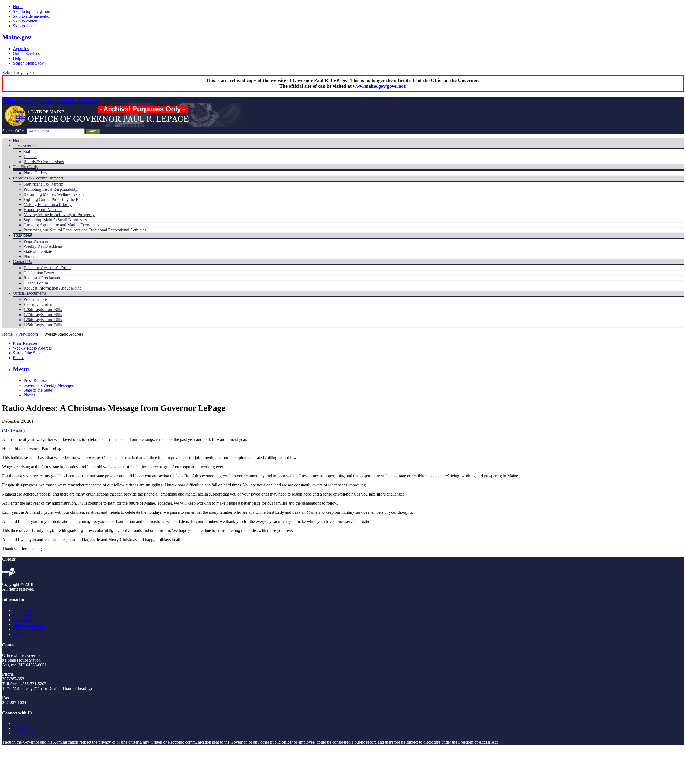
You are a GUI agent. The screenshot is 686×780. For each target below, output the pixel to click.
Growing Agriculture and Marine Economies (61, 225)
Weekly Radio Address (43, 246)
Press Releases (36, 241)
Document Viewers (29, 624)
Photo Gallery (35, 173)
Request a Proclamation (44, 278)
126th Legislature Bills (43, 319)
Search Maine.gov (28, 63)
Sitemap (22, 121)
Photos (29, 256)
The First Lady (25, 166)
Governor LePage (28, 629)
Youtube (20, 728)
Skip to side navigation (32, 16)
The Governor (25, 145)
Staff (28, 151)
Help (17, 58)
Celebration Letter (39, 273)
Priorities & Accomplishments (38, 178)
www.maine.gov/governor (379, 86)
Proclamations (35, 299)
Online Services (26, 53)
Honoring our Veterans (43, 209)
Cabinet (30, 156)
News (21, 116)
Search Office (13, 131)
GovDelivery (24, 733)
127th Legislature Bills (43, 314)
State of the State (38, 251)
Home (18, 6)
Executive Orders (38, 304)
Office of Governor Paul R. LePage (50, 100)
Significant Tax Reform (43, 184)
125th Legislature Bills (43, 324)
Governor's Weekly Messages (49, 385)
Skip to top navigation (31, 11)
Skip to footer (24, 26)
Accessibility (24, 619)
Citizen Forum (36, 283)
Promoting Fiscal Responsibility (50, 189)
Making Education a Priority (48, 204)
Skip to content (25, 21)
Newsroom (22, 235)
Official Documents (29, 293)
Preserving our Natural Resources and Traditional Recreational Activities (85, 230)
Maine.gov (16, 37)
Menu (21, 369)
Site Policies (23, 615)
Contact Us (22, 112)
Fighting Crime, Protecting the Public (55, 199)
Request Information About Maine (52, 288)
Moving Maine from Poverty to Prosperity (59, 214)
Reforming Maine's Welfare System (54, 194)
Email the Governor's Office (47, 267)
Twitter (19, 723)
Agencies (21, 48)
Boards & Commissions (44, 161)
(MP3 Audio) (13, 430)
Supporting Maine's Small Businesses (55, 220)
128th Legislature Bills (43, 309)
